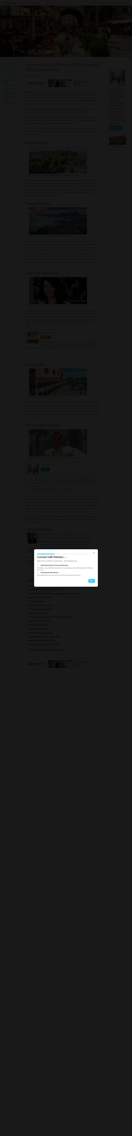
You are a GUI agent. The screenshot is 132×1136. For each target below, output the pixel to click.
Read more (40, 569)
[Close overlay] (93, 553)
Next (92, 581)
